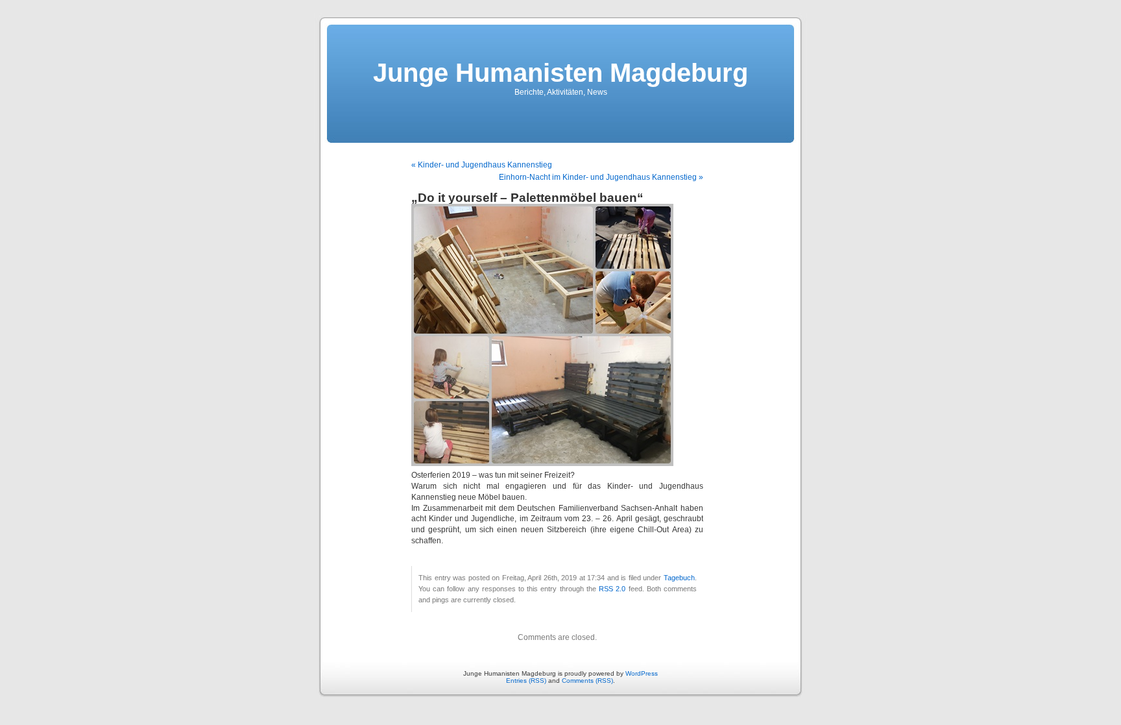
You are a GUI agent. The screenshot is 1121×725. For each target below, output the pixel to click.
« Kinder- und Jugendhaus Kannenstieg (481, 164)
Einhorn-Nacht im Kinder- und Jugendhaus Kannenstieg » (601, 177)
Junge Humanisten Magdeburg (560, 72)
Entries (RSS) (526, 680)
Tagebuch (679, 578)
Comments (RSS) (587, 680)
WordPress (641, 673)
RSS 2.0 (612, 589)
